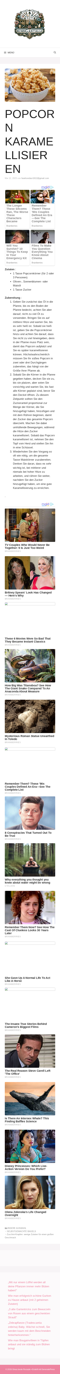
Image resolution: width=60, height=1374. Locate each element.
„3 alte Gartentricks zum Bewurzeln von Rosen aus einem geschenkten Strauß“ (29, 1313)
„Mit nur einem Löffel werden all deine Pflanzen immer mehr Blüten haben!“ (28, 1286)
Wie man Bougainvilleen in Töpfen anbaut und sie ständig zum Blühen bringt (29, 1344)
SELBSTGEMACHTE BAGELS (21, 1231)
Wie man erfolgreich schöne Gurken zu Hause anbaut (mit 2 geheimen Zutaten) (29, 1299)
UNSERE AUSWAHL (16, 1228)
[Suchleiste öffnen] (55, 52)
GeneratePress (48, 1369)
